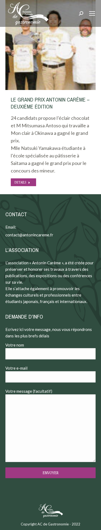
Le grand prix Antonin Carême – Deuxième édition (50, 103)
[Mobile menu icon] (92, 13)
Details (20, 182)
